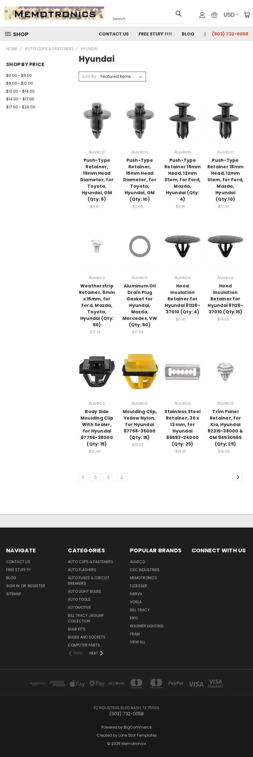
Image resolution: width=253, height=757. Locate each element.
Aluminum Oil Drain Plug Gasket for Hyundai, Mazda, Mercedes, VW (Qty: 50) (139, 305)
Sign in (13, 585)
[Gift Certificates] (214, 15)
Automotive (79, 607)
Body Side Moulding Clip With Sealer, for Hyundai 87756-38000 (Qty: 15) (97, 427)
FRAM (135, 634)
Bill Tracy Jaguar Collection (86, 618)
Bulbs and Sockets (87, 637)
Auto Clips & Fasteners (90, 561)
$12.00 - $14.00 (20, 91)
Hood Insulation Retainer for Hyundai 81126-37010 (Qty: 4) (182, 299)
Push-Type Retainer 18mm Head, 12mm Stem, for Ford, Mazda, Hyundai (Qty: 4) (182, 179)
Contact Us (114, 34)
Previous (243, 733)
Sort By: (89, 76)
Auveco (137, 561)
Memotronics (143, 577)
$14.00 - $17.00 (20, 99)
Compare (94, 120)
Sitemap (13, 593)
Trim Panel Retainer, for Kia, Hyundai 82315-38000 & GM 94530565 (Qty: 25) (225, 427)
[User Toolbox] (202, 15)
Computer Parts (84, 645)
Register (36, 585)
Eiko (134, 618)
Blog (188, 34)
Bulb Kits (76, 629)
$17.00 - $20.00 (20, 107)
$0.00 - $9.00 (19, 75)
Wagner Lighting (147, 626)
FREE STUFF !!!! (155, 34)
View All (137, 642)
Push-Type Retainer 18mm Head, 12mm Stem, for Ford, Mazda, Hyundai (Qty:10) (225, 179)
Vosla (136, 601)
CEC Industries (145, 569)
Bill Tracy (140, 610)
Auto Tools (79, 599)
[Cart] (247, 15)
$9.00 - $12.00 (19, 83)
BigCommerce (137, 727)
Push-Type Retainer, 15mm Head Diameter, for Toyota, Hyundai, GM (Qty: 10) (139, 179)
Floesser (138, 585)
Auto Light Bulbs (84, 591)
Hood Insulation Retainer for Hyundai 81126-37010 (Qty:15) (225, 299)
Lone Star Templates (137, 735)
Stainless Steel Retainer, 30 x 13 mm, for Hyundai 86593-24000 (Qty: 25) (182, 427)
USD (229, 15)
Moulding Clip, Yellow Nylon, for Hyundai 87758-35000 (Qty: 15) (140, 424)
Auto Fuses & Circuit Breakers (89, 580)
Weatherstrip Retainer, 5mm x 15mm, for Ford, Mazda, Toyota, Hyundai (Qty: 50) (97, 305)
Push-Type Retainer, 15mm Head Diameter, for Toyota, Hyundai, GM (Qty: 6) (97, 179)
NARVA (136, 593)
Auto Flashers (82, 569)
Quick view (97, 108)
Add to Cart (97, 131)
